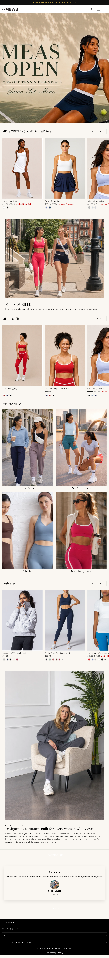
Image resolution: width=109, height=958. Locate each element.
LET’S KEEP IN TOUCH (16, 943)
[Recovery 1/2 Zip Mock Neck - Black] (11, 659)
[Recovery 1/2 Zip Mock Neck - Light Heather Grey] (4, 659)
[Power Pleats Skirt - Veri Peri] (47, 207)
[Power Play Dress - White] (4, 207)
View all (98, 131)
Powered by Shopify (54, 953)
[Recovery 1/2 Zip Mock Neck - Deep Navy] (7, 659)
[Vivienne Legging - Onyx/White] (11, 395)
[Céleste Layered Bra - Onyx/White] (89, 207)
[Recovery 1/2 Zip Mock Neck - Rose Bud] (17, 659)
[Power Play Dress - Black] (7, 207)
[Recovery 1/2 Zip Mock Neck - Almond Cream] (14, 659)
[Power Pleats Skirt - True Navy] (50, 207)
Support (8, 922)
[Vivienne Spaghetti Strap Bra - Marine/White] (47, 395)
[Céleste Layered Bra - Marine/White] (96, 207)
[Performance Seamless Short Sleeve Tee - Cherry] (89, 659)
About (6, 936)
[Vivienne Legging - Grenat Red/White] (4, 395)
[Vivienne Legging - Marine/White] (7, 395)
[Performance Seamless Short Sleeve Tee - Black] (102, 659)
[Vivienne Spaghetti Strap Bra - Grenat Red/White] (50, 395)
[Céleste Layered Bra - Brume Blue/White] (92, 207)
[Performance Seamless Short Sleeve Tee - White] (99, 659)
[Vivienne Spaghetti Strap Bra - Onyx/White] (53, 395)
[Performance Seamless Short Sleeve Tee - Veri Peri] (92, 659)
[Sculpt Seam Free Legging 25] (47, 659)
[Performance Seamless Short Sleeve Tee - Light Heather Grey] (96, 659)
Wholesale (10, 929)
